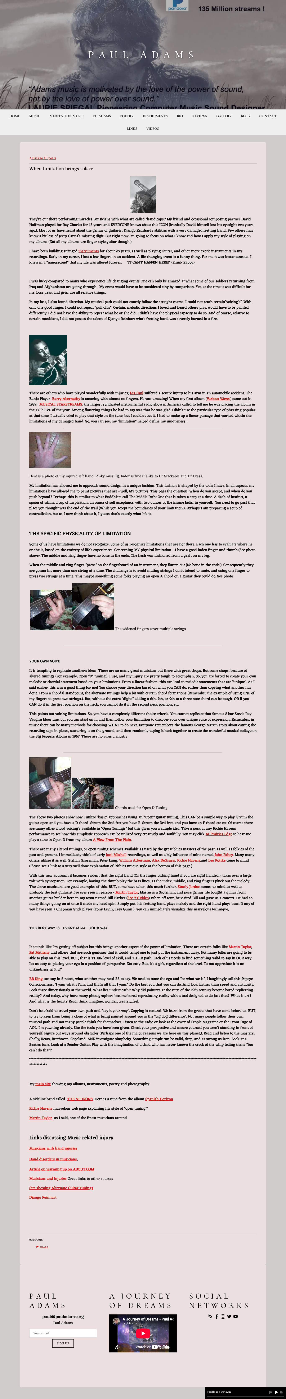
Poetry (127, 116)
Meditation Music (67, 116)
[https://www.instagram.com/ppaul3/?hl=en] (223, 1317)
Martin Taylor (126, 892)
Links (132, 128)
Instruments (155, 116)
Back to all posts (43, 158)
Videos (152, 128)
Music (34, 116)
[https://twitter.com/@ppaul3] (229, 1317)
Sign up (63, 1343)
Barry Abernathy (66, 398)
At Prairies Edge (219, 834)
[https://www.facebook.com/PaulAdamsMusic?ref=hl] (217, 1317)
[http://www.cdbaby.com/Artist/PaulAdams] (210, 1317)
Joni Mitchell (116, 855)
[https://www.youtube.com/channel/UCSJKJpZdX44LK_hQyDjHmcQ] (235, 1317)
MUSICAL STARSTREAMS (60, 404)
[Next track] (281, 1392)
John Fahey (224, 855)
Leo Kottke (216, 860)
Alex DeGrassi (163, 860)
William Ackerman (134, 860)
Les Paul (136, 393)
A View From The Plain (112, 839)
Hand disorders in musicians (53, 1159)
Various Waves (218, 398)
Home (14, 116)
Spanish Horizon (159, 1099)
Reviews (199, 116)
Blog (245, 116)
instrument (88, 251)
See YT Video (138, 898)
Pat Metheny (39, 952)
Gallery (224, 116)
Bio (180, 116)
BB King (36, 979)
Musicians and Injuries (48, 1178)
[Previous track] (271, 1392)
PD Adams (102, 116)
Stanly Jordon (189, 886)
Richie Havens (188, 860)
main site (43, 1084)
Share (44, 1247)
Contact (268, 116)
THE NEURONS (80, 1099)
